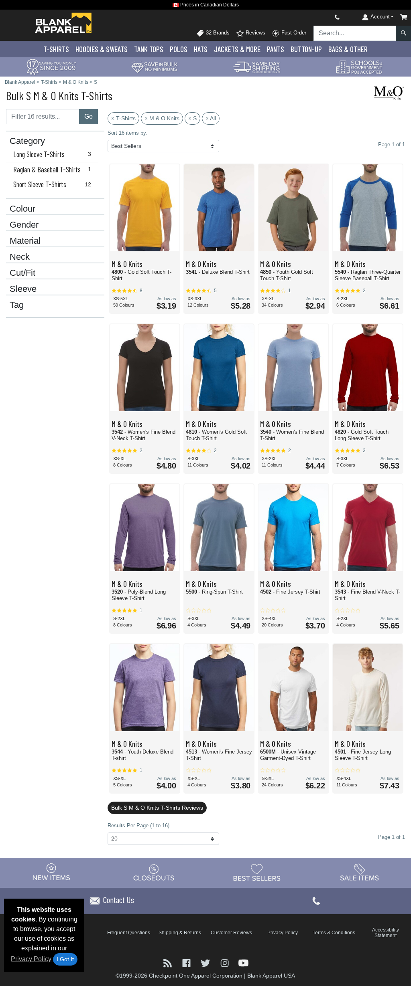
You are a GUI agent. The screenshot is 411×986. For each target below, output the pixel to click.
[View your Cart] (404, 17)
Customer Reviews (231, 932)
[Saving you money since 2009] (51, 66)
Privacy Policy (31, 959)
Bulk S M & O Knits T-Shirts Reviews (157, 807)
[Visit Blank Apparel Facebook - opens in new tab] (187, 962)
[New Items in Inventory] (51, 872)
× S (192, 118)
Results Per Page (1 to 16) (138, 825)
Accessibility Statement (385, 932)
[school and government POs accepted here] (360, 67)
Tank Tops (148, 49)
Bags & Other (348, 49)
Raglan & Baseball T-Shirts (52, 169)
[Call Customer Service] (318, 17)
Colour (22, 208)
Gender (24, 224)
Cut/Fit (22, 273)
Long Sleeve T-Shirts (52, 154)
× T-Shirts (123, 118)
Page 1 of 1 (391, 837)
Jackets (237, 49)
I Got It (65, 959)
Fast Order (293, 33)
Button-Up (306, 49)
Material (25, 240)
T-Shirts (56, 49)
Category (27, 141)
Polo (178, 49)
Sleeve (23, 289)
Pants (275, 49)
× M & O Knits (161, 118)
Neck (20, 257)
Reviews (254, 33)
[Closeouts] (154, 872)
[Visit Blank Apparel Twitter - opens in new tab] (206, 962)
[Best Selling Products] (257, 872)
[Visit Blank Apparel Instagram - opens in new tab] (225, 962)
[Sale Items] (360, 872)
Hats (201, 49)
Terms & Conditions (334, 932)
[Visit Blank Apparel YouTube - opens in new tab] (243, 962)
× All (211, 118)
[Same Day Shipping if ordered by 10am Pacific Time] (257, 66)
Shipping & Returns (180, 932)
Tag (17, 305)
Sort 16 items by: (128, 133)
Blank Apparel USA (271, 975)
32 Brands (217, 33)
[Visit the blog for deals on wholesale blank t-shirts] (168, 962)
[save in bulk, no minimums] (154, 66)
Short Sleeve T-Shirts (52, 184)
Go (88, 116)
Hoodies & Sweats (101, 49)
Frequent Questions (128, 932)
